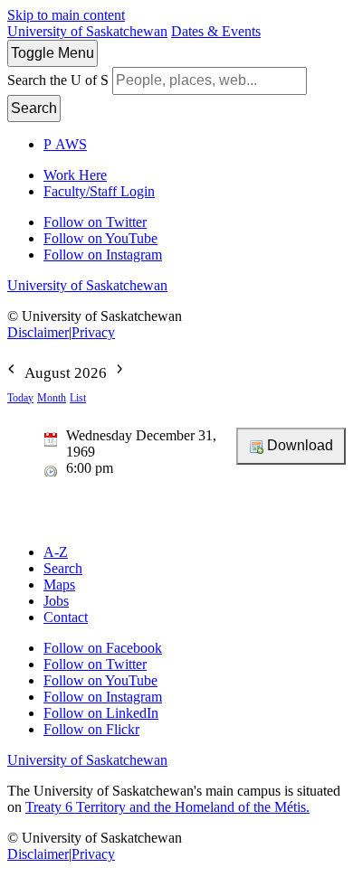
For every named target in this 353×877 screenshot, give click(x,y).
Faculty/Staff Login (99, 191)
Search (34, 108)
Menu (52, 53)
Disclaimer (38, 332)
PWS (65, 144)
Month (51, 397)
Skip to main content (66, 15)
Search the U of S (58, 80)
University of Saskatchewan (87, 31)
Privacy (93, 332)
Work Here (75, 175)
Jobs (56, 600)
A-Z (55, 552)
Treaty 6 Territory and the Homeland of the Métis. (167, 807)
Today (20, 397)
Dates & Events (216, 31)
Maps (59, 584)
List (78, 397)
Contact (65, 617)
